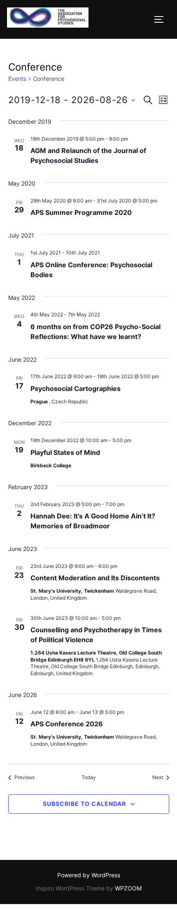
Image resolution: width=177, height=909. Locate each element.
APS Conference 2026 (66, 724)
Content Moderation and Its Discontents (95, 578)
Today (89, 777)
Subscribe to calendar (84, 803)
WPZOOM (128, 888)
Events (17, 78)
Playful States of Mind (65, 452)
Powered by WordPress (88, 874)
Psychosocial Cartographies (75, 388)
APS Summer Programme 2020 (81, 212)
